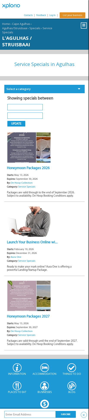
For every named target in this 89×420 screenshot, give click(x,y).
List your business (72, 15)
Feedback (41, 15)
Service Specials (26, 186)
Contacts (28, 15)
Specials (34, 28)
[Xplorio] (13, 6)
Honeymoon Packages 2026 (28, 168)
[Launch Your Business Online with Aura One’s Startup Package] (29, 221)
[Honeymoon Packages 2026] (29, 147)
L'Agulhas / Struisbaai (17, 41)
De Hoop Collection (22, 182)
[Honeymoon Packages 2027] (29, 295)
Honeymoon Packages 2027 (28, 316)
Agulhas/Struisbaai (14, 28)
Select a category (18, 89)
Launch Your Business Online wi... (32, 242)
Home (6, 24)
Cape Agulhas (21, 24)
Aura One (16, 256)
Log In (52, 15)
